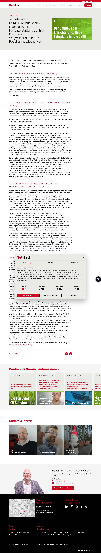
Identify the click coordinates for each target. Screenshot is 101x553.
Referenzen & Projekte (23, 532)
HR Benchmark (68, 532)
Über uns (11, 532)
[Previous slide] (8, 389)
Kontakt (88, 5)
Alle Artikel (13, 15)
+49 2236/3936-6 (59, 481)
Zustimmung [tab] (27, 263)
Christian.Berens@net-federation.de (65, 483)
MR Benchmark (57, 532)
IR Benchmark (41, 535)
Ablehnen (73, 295)
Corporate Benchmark (43, 532)
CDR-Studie (60, 535)
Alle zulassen (27, 295)
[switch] (41, 289)
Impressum (50, 544)
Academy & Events (14, 535)
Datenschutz (41, 544)
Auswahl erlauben (50, 295)
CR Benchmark (80, 532)
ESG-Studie (51, 535)
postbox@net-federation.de (44, 512)
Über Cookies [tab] (74, 262)
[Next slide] (92, 389)
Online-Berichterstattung (23, 345)
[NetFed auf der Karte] (22, 508)
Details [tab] (50, 262)
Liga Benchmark (71, 535)
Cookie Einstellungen (62, 544)
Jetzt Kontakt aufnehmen (62, 488)
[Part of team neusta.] (50, 1)
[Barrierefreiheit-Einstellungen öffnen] (98, 279)
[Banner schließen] (83, 257)
